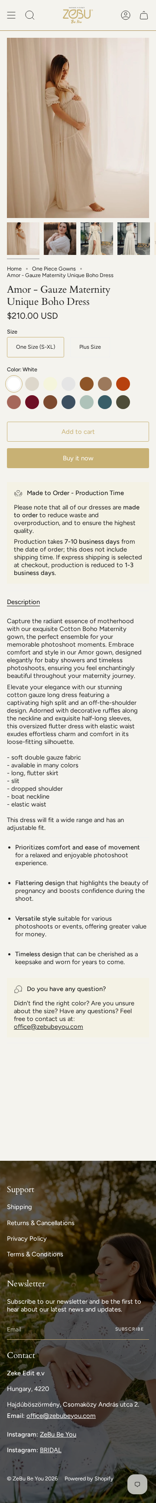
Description (23, 602)
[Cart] (144, 15)
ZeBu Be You (58, 1434)
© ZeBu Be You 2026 (32, 1478)
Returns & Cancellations (41, 1223)
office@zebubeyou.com (48, 1027)
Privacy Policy (27, 1238)
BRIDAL (51, 1450)
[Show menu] (11, 15)
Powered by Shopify (89, 1478)
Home (14, 268)
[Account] (125, 15)
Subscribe (129, 1329)
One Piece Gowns (54, 268)
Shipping (19, 1207)
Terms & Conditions (35, 1254)
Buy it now (78, 458)
